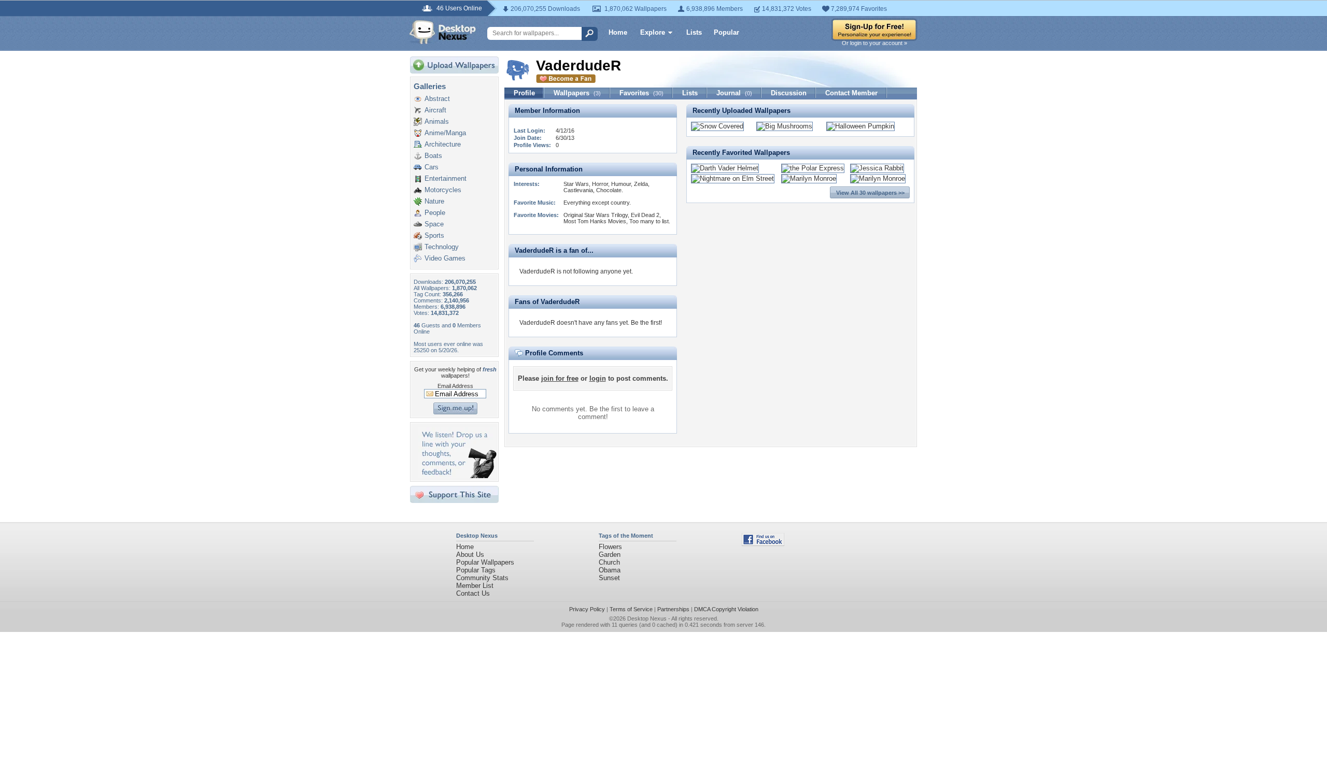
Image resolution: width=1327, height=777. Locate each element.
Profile (524, 93)
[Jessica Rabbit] (877, 168)
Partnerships (673, 609)
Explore (652, 32)
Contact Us (473, 593)
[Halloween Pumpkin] (860, 126)
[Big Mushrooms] (784, 126)
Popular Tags (476, 570)
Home (618, 32)
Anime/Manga (445, 133)
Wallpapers (577, 93)
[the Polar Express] (812, 168)
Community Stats (482, 578)
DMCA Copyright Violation (726, 609)
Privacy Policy (587, 609)
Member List (474, 585)
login (597, 378)
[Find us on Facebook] (763, 544)
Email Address (455, 386)
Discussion (789, 93)
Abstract (437, 99)
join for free (559, 378)
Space (434, 224)
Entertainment (446, 178)
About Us (470, 554)
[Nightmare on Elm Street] (732, 178)
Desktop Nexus (647, 618)
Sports (434, 235)
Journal (734, 93)
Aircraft (435, 110)
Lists (694, 32)
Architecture (443, 144)
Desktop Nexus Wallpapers (443, 32)
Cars (432, 167)
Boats (433, 156)
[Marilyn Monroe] (809, 178)
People (435, 213)
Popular (726, 32)
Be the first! (646, 322)
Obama (609, 570)
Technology (442, 247)
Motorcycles (443, 190)
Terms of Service (631, 609)
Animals (437, 121)
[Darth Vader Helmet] (725, 168)
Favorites (641, 93)
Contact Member (851, 93)
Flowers (610, 547)
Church (609, 562)
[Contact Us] (457, 476)
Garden (609, 554)
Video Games (445, 258)
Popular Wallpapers (485, 562)
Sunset (609, 578)
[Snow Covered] (717, 126)
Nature (434, 201)
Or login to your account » (874, 43)
